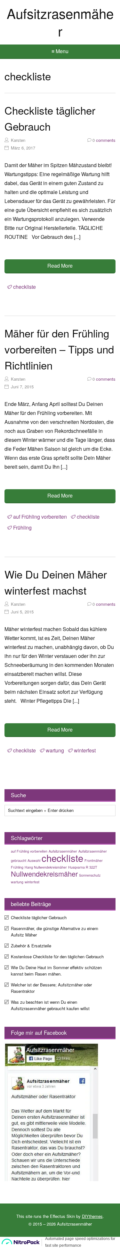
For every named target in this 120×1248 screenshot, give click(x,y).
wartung (55, 750)
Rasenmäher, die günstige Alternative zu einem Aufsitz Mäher (54, 931)
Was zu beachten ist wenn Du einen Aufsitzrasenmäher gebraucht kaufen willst (50, 1005)
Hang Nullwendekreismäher (46, 867)
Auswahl (34, 860)
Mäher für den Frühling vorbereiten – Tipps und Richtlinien (59, 348)
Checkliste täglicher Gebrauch (39, 917)
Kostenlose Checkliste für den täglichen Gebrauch (57, 956)
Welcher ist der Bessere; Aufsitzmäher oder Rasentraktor (51, 988)
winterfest (85, 750)
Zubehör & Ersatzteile (31, 946)
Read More (60, 265)
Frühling (22, 527)
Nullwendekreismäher (44, 874)
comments (104, 140)
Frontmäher (93, 860)
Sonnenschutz (89, 875)
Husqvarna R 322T (82, 867)
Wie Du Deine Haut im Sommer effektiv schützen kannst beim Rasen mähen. (56, 970)
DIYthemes (92, 1216)
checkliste (24, 286)
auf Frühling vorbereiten (40, 516)
